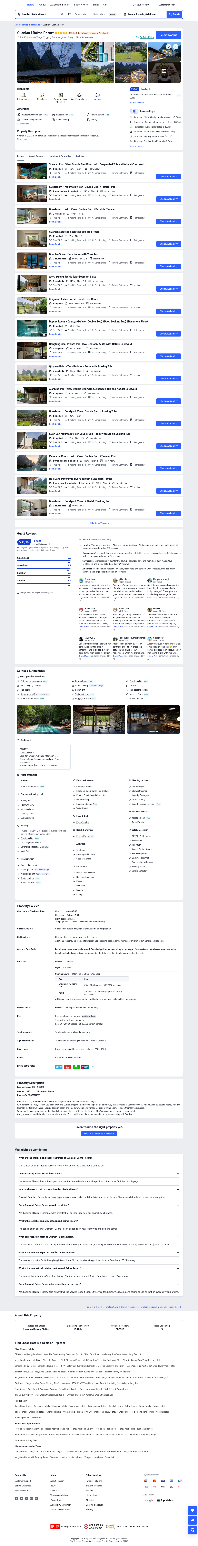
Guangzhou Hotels (77, 1406)
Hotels (30, 4)
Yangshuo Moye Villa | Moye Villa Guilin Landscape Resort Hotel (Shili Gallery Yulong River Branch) (59, 1372)
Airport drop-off (28, 694)
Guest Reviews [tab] (37, 156)
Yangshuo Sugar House (25, 1366)
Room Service (82, 822)
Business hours (27, 818)
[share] (192, 1520)
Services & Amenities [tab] (60, 156)
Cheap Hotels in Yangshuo (26, 1451)
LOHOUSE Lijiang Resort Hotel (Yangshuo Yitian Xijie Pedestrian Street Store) (94, 1360)
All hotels (90, 1500)
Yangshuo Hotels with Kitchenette (106, 1451)
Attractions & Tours (60, 4)
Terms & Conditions (59, 1495)
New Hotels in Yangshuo (78, 1451)
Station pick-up (82, 694)
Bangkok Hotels (116, 1406)
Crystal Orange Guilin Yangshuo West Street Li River (90, 1395)
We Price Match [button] (147, 37)
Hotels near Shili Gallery (82, 1429)
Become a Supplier (94, 1505)
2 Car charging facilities (31, 685)
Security (89, 1509)
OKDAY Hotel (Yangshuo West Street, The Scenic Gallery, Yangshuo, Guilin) (48, 1354)
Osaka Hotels (69, 1412)
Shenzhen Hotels (36, 1412)
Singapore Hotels (42, 1406)
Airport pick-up (81, 685)
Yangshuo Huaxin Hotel (48, 1366)
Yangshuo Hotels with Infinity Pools (66, 1457)
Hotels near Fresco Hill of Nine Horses (135, 1429)
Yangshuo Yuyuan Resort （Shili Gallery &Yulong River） (105, 1389)
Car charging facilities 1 (31, 842)
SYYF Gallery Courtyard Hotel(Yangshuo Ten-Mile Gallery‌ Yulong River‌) (92, 1366)
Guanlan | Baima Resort (35, 33)
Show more (22, 139)
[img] (49, 62)
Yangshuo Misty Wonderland (117, 1372)
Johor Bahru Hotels (23, 1406)
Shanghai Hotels (59, 1406)
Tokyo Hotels (131, 1406)
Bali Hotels (36, 1417)
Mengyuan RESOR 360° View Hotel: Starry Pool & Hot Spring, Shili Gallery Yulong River (100, 1383)
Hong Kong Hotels (145, 1412)
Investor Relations (94, 1481)
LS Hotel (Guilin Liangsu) (156, 1377)
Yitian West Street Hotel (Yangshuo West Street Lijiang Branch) (112, 1354)
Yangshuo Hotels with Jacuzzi (137, 1451)
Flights (42, 4)
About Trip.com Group (60, 1509)
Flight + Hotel (81, 4)
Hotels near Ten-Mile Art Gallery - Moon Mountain (71, 1434)
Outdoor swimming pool (31, 681)
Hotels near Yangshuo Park (57, 1429)
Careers (53, 1490)
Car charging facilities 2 (31, 847)
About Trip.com (57, 1481)
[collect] (192, 1510)
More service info (22, 1490)
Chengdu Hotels (54, 1412)
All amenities (23, 124)
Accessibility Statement (60, 1505)
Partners (89, 1490)
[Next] (179, 719)
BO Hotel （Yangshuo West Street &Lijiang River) (37, 1383)
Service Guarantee (23, 1486)
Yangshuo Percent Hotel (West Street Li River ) (36, 1360)
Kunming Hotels (22, 1417)
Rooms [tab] (20, 156)
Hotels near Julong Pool (105, 1429)
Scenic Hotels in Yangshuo (52, 1451)
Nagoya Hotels (162, 1412)
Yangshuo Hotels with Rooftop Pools (31, 1457)
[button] (113, 4)
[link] (141, 4)
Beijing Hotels (159, 1406)
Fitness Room (81, 681)
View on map (136, 146)
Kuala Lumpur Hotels (97, 1406)
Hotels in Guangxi (129, 1307)
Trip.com (89, 1307)
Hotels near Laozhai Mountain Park (112, 1434)
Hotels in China (111, 1307)
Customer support (23, 1481)
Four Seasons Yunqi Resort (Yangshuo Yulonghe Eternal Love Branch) (46, 1389)
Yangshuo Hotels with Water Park (99, 1457)
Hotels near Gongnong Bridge (143, 1434)
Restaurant (80, 690)
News (53, 1486)
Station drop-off (28, 882)
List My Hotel (92, 1495)
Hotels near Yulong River (26, 1440)
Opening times (27, 813)
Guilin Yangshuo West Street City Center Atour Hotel (119, 1377)
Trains (96, 4)
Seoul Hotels (145, 1406)
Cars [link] (105, 4)
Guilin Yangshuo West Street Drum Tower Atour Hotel (151, 1366)
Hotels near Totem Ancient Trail (29, 1429)
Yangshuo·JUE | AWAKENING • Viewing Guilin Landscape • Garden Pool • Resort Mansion (54, 1377)
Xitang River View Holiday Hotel (145, 1360)
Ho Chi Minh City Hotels (88, 1412)
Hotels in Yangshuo (148, 1307)
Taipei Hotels (21, 1412)
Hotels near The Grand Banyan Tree (31, 1434)
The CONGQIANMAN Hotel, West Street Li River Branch (40, 1395)
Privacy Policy (56, 1500)
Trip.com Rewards (94, 1486)
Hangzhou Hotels (108, 1412)
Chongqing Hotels (127, 1412)
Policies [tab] (80, 156)
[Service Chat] (192, 1530)
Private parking (136, 681)
